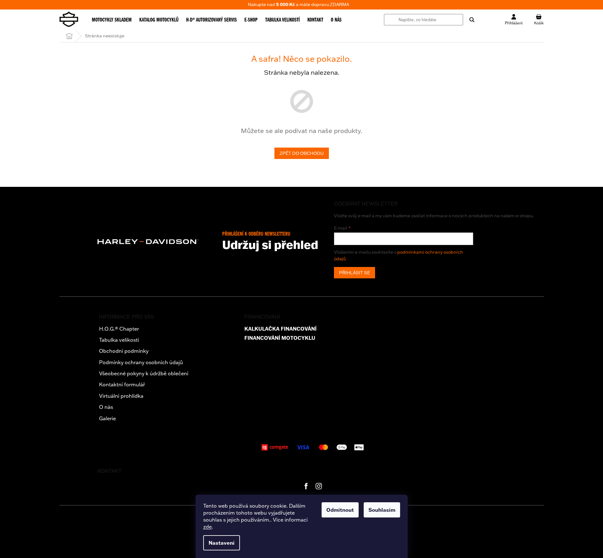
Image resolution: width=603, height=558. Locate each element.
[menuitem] (111, 20)
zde (207, 526)
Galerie (107, 418)
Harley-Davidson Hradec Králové (306, 486)
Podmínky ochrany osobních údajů (141, 362)
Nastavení (222, 543)
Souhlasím (381, 510)
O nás (106, 407)
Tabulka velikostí (119, 340)
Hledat (468, 19)
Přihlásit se (354, 273)
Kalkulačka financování (280, 329)
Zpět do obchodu (302, 153)
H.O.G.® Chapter (119, 329)
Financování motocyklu (279, 338)
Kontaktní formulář (122, 384)
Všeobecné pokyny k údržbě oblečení (143, 373)
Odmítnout (340, 510)
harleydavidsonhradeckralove (318, 486)
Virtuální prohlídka (121, 396)
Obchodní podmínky (123, 351)
